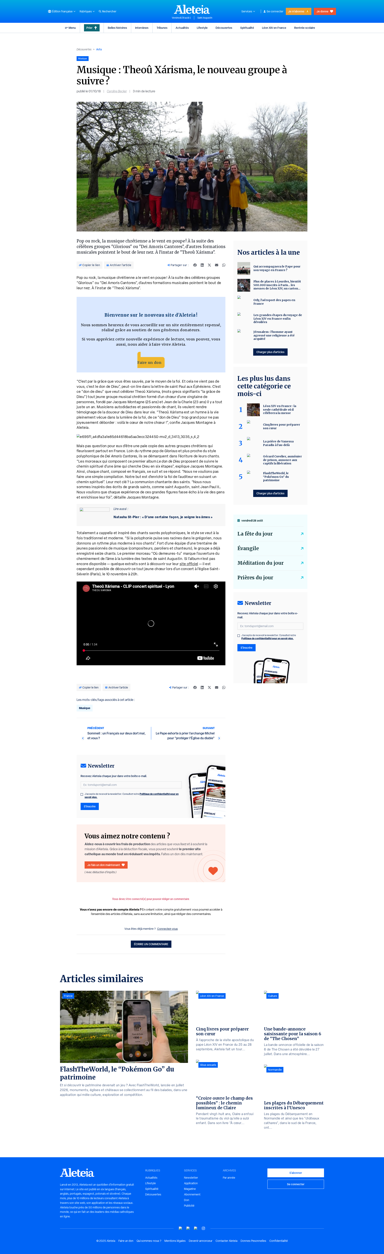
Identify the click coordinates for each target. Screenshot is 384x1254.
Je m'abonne (296, 11)
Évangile (248, 548)
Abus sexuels (208, 1065)
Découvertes (224, 28)
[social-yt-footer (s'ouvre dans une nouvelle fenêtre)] (180, 1228)
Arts (99, 49)
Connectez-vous (167, 929)
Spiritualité (247, 28)
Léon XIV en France (274, 28)
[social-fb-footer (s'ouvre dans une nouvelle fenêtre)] (188, 1228)
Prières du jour (255, 578)
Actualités (182, 28)
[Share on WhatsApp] (223, 265)
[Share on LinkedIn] (202, 265)
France (68, 996)
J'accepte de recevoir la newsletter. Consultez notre (132, 795)
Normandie (275, 1069)
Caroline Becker (117, 91)
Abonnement (192, 1194)
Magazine (190, 1189)
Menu (72, 28)
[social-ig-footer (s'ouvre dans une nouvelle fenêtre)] (203, 1228)
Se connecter (275, 11)
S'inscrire (90, 806)
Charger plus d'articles (270, 352)
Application (191, 1183)
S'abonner (295, 1173)
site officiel (189, 564)
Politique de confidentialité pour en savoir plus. (267, 638)
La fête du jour (255, 534)
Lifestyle (202, 28)
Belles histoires (117, 28)
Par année (229, 1177)
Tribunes (162, 28)
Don (186, 1200)
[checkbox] (82, 794)
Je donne (322, 11)
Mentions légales (175, 1241)
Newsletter (191, 1177)
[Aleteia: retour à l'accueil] (192, 9)
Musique (84, 708)
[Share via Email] (216, 265)
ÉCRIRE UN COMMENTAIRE (151, 944)
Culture (272, 996)
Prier (89, 28)
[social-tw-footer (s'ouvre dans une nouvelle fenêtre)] (196, 1228)
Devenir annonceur (200, 1241)
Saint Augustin (204, 17)
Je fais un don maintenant (103, 865)
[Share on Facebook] (195, 265)
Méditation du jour (260, 563)
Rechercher (109, 11)
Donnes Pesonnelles (253, 1241)
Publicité (189, 1205)
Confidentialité (278, 1241)
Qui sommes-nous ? (149, 1241)
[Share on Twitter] (209, 265)
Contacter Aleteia (226, 1241)
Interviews (141, 28)
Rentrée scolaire (304, 28)
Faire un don (149, 362)
